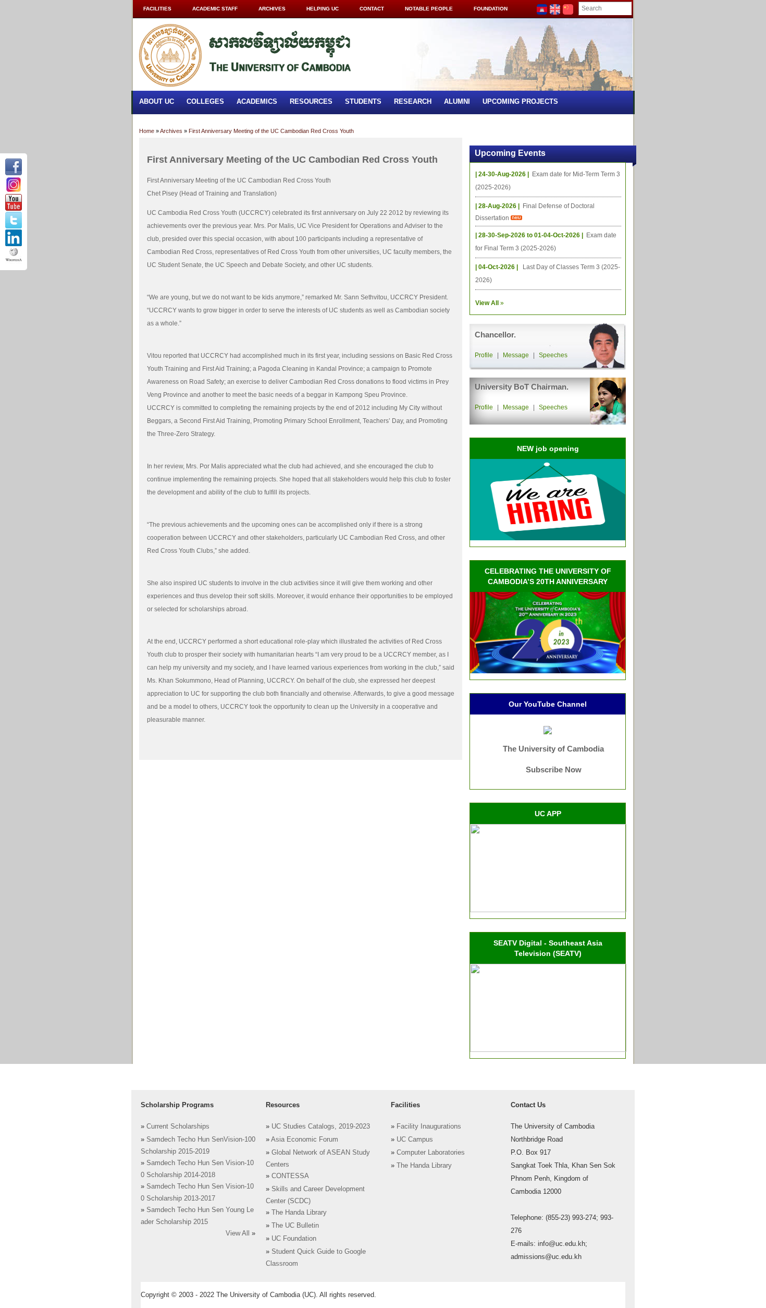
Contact (372, 8)
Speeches (553, 355)
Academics (257, 101)
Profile (484, 355)
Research (412, 101)
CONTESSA (290, 1176)
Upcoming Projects (520, 101)
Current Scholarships (177, 1126)
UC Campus (415, 1139)
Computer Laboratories (431, 1152)
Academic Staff (215, 8)
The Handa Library (299, 1212)
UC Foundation (293, 1238)
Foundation (491, 8)
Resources (311, 101)
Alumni (457, 101)
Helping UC (322, 8)
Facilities (157, 8)
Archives (272, 8)
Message (516, 355)
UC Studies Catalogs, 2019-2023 (320, 1126)
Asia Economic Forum (304, 1139)
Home (146, 131)
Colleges (205, 101)
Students (363, 101)
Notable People (429, 8)
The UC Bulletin (295, 1225)
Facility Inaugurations (429, 1126)
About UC (156, 101)
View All (238, 1233)
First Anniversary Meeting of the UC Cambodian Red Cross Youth (271, 131)
